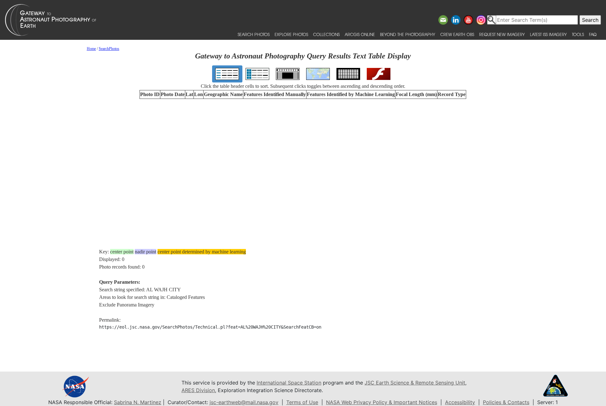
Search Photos (254, 34)
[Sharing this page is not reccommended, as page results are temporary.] (301, 20)
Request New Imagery (502, 34)
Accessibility (460, 402)
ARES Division (198, 390)
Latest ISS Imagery (548, 34)
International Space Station (289, 382)
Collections (326, 34)
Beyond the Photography (407, 34)
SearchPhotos (109, 48)
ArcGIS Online (360, 34)
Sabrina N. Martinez (137, 402)
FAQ (593, 34)
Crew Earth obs (457, 34)
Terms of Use (302, 402)
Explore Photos (291, 34)
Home (91, 48)
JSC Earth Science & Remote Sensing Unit (415, 382)
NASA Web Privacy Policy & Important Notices (381, 402)
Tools (578, 34)
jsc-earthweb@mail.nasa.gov (244, 402)
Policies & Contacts (506, 402)
